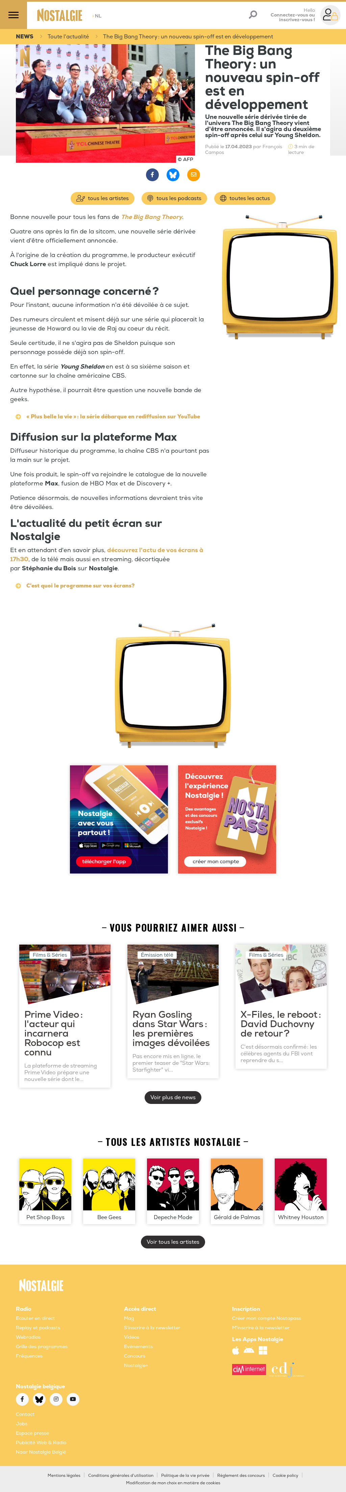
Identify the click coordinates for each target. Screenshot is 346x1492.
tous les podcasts (178, 198)
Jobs (21, 1424)
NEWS (24, 36)
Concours (134, 1356)
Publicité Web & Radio (41, 1443)
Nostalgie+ (136, 1365)
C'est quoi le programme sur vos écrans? (80, 585)
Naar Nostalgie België (41, 1452)
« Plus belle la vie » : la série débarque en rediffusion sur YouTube (113, 416)
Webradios (28, 1337)
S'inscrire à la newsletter (152, 1328)
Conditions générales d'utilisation (120, 1475)
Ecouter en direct (35, 1318)
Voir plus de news (173, 1097)
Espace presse (32, 1433)
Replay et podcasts (38, 1328)
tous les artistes (107, 198)
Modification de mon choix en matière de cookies (173, 1483)
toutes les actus (249, 198)
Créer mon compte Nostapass (266, 1318)
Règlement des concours (241, 1475)
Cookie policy (285, 1475)
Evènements (138, 1347)
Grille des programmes (42, 1347)
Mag (129, 1318)
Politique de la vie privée (185, 1475)
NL (96, 16)
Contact (25, 1414)
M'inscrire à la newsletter (261, 1328)
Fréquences (29, 1356)
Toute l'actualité (68, 36)
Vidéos (131, 1337)
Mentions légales (64, 1475)
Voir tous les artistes (173, 1242)
